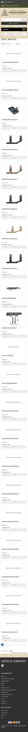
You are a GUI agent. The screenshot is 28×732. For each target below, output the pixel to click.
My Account (4, 710)
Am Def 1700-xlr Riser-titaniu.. (10, 383)
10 (24, 644)
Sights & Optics (10, 34)
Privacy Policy (4, 692)
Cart (2, 717)
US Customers (5, 696)
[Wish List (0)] (23, 6)
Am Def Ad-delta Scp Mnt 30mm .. (10, 438)
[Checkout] (25, 6)
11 (2, 647)
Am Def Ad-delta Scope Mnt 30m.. (10, 411)
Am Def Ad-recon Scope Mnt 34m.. (10, 521)
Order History (4, 713)
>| (7, 647)
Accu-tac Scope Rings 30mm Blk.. (10, 62)
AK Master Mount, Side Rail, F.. (9, 328)
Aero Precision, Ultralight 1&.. (10, 149)
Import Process (5, 687)
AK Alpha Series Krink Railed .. (9, 298)
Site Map (3, 703)
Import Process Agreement (8, 690)
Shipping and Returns (6, 694)
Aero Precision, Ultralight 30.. (10, 209)
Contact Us (4, 701)
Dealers (3, 683)
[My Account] (21, 6)
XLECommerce (10, 725)
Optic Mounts (19, 34)
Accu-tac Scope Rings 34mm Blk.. (10, 90)
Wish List (3, 715)
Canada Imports (5, 681)
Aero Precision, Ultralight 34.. (10, 268)
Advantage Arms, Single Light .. (10, 119)
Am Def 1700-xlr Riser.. (8, 355)
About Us (3, 676)
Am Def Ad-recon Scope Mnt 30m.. (10, 466)
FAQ (2, 685)
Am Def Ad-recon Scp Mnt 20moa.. (10, 549)
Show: (17, 43)
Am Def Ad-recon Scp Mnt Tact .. (10, 632)
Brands (3, 699)
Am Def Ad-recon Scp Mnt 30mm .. (10, 577)
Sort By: (3, 43)
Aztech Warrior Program (7, 678)
